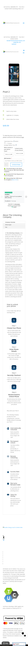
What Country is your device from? (8, 149)
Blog (5, 561)
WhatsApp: (14, 42)
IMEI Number (7, 158)
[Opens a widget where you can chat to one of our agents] (5, 643)
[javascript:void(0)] (14, 75)
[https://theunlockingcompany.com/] (11, 23)
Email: (14, 40)
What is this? (15, 179)
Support (6, 563)
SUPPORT (12, 12)
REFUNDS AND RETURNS (10, 560)
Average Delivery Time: (10, 145)
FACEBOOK (6, 552)
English (17, 644)
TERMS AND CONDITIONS (10, 556)
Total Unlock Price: (9, 141)
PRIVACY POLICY (8, 558)
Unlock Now (16, 165)
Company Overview (10, 222)
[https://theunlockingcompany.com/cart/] (23, 50)
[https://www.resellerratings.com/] (13, 527)
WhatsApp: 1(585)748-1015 (14, 16)
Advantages (8, 224)
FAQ (6, 227)
